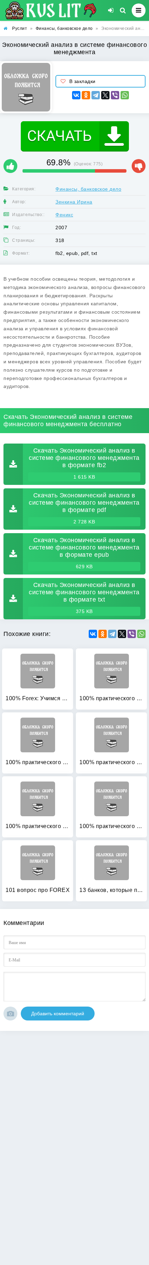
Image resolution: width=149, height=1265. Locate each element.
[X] (105, 95)
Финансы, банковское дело (88, 189)
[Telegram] (95, 95)
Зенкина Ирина (74, 202)
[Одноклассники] (86, 95)
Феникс (64, 214)
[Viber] (115, 95)
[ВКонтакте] (76, 95)
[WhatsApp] (125, 95)
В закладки (82, 81)
